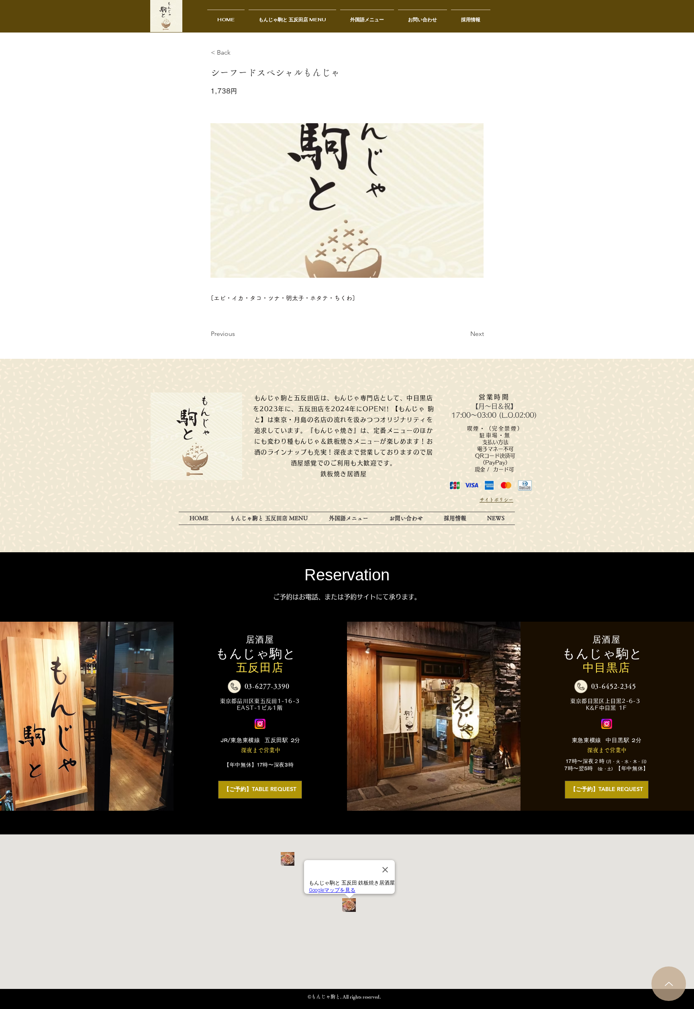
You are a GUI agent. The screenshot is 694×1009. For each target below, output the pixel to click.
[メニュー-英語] (668, 983)
